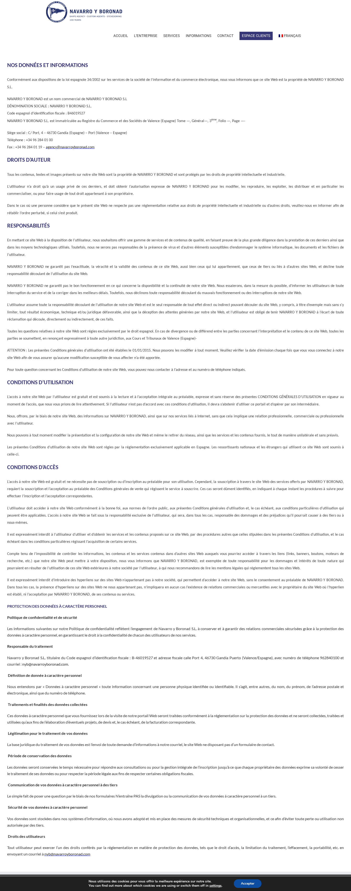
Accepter (247, 883)
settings (215, 886)
